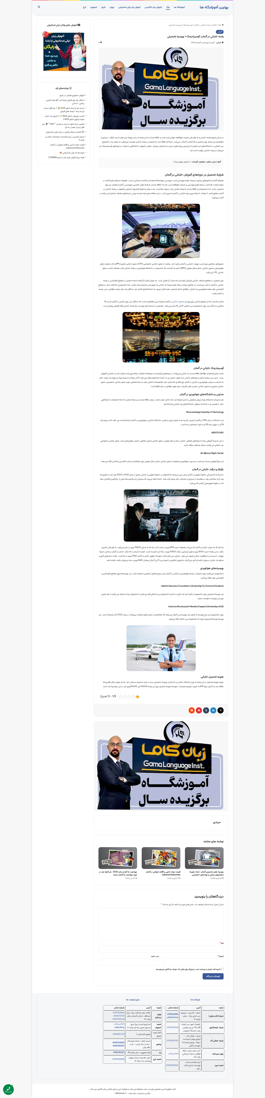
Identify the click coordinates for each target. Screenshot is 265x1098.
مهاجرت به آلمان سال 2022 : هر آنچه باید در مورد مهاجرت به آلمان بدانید (118, 873)
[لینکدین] (213, 710)
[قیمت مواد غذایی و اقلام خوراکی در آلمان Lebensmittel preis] (161, 858)
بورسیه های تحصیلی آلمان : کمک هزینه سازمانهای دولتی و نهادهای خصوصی (206, 873)
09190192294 (118, 1019)
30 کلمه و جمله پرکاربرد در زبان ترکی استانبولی (65, 132)
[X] (220, 710)
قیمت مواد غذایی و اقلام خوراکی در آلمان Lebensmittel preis (163, 873)
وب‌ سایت (155, 956)
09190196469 (172, 1065)
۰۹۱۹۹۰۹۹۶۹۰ (119, 1027)
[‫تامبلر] (206, 710)
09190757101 (118, 1016)
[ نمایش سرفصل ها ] (182, 162)
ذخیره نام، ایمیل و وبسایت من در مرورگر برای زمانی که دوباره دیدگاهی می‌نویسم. (188, 969)
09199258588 (118, 1059)
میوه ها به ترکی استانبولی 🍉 (72, 152)
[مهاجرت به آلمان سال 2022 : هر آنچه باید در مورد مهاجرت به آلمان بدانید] (117, 858)
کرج (84, 7)
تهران (112, 7)
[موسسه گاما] (161, 766)
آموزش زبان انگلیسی (153, 7)
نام (222, 943)
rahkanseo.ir (121, 1093)
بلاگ (168, 7)
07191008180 (172, 1014)
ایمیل (220, 956)
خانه (220, 25)
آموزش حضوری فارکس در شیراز (71, 95)
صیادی (218, 42)
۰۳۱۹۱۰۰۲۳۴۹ (119, 1024)
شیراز (103, 7)
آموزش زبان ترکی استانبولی (129, 7)
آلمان (214, 25)
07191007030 (172, 1040)
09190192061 (118, 1046)
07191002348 (172, 1027)
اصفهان (93, 7)
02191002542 (118, 1012)
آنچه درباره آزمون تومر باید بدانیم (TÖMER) (66, 157)
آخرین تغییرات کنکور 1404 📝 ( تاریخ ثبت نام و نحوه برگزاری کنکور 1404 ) (64, 118)
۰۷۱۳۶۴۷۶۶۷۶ (172, 1017)
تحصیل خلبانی (178, 301)
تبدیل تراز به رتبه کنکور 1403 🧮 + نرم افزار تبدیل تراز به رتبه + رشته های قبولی (64, 110)
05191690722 (118, 1034)
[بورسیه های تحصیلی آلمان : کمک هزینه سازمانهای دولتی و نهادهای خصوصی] (204, 858)
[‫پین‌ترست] (199, 710)
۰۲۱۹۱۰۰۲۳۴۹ (173, 1054)
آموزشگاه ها (179, 7)
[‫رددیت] (192, 710)
